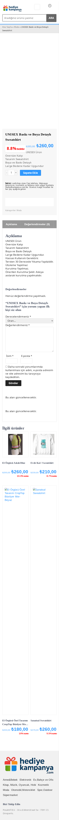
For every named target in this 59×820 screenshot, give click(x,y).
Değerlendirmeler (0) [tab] (37, 224)
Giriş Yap (55, 7)
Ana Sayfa (7, 27)
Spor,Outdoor (44, 790)
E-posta (26, 356)
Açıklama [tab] (11, 224)
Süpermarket (10, 795)
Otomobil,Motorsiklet (23, 790)
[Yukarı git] (53, 815)
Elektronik (25, 779)
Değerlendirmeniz (17, 325)
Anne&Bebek (10, 779)
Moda (16, 27)
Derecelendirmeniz (18, 316)
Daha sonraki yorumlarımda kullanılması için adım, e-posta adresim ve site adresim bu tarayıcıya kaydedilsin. (29, 372)
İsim (9, 356)
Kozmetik (43, 784)
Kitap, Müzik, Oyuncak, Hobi (19, 784)
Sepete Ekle (30, 173)
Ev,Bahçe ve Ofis (43, 779)
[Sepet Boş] (47, 7)
